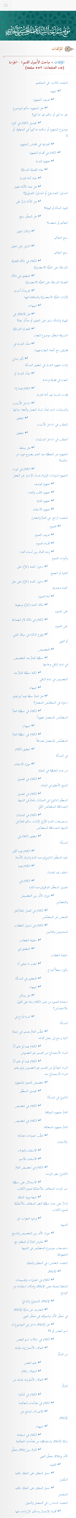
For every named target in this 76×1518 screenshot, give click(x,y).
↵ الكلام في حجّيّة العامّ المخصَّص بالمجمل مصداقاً (40, 737)
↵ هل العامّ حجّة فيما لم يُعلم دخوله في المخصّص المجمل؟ (40, 699)
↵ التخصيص (53, 649)
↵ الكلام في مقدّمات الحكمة (43, 1403)
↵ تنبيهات (48, 305)
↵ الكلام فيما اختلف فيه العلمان (43, 869)
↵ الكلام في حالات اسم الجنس (42, 1339)
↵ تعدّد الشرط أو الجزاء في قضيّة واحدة (41, 376)
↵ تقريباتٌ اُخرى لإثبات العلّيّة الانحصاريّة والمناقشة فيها (41, 294)
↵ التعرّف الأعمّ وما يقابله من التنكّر (40, 1383)
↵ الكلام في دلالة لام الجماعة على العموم (40, 623)
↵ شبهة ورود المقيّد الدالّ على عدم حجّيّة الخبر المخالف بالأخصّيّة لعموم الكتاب (41, 1203)
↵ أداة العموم (53, 596)
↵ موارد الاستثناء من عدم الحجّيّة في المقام (41, 767)
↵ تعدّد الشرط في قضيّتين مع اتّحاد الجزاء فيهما (40, 347)
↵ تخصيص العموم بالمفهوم (41, 1082)
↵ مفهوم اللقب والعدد (48, 492)
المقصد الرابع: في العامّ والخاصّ (49, 518)
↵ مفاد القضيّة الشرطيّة (44, 170)
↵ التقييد (59, 1465)
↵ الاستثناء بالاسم (43, 1159)
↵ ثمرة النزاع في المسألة (41, 1020)
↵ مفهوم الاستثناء (50, 509)
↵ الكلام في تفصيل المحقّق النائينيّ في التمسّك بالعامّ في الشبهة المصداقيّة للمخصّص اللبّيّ (43, 800)
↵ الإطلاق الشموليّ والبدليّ (45, 1301)
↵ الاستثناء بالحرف (43, 1150)
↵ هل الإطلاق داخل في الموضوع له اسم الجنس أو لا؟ (40, 1327)
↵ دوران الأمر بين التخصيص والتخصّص (44, 899)
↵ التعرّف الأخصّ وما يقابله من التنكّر (41, 1351)
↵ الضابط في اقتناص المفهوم (44, 144)
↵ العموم (59, 526)
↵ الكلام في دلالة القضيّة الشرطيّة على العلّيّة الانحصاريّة (40, 264)
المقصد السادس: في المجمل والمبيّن (47, 1503)
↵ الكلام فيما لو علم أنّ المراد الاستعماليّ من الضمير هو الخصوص (40, 1049)
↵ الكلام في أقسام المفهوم (49, 153)
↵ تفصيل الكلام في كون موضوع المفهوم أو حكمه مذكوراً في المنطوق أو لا (39, 129)
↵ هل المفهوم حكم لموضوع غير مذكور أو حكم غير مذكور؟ (40, 111)
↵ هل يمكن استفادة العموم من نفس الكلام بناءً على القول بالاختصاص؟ (42, 1001)
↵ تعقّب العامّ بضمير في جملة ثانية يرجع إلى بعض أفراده (40, 1034)
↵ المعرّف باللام (45, 1371)
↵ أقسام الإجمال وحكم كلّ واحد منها (41, 1511)
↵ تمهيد (59, 91)
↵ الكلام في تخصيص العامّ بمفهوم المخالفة (41, 1124)
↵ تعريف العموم (51, 535)
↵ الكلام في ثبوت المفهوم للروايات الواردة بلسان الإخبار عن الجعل (40, 472)
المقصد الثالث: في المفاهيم (52, 83)
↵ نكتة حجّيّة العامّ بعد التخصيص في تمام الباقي (41, 676)
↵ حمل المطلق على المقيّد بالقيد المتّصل (41, 1476)
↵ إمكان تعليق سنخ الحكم (42, 234)
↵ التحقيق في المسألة (41, 978)
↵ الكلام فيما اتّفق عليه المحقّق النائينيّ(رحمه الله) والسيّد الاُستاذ (40, 854)
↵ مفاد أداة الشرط (44, 178)
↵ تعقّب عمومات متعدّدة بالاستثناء (43, 1139)
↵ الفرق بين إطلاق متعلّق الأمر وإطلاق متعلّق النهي (39, 1453)
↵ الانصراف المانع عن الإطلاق (44, 1414)
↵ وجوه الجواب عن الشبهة (42, 1221)
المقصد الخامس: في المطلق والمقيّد (47, 1263)
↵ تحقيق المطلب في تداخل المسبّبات (42, 436)
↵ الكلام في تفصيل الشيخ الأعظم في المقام (43, 782)
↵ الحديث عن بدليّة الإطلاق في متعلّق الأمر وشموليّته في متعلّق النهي (41, 1313)
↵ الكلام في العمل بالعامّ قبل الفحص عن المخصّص (41, 913)
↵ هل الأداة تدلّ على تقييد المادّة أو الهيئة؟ (42, 204)
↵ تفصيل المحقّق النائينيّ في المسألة (44, 1094)
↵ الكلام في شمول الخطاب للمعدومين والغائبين (41, 928)
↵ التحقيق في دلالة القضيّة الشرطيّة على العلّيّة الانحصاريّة (40, 279)
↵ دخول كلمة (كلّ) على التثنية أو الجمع (42, 570)
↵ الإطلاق (58, 1271)
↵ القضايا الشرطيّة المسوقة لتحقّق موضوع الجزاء (40, 332)
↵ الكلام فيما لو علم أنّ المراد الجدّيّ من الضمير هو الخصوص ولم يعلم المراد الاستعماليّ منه (40, 1067)
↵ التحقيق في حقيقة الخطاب (43, 952)
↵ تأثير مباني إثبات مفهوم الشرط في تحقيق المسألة (40, 362)
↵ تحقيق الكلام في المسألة (41, 752)
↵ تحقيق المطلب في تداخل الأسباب (42, 421)
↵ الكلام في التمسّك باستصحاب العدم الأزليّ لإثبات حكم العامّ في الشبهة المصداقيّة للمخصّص (42, 821)
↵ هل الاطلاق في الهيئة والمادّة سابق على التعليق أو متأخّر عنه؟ (40, 317)
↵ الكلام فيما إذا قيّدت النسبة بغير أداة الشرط (41, 391)
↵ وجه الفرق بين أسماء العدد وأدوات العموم (44, 555)
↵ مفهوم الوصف (51, 484)
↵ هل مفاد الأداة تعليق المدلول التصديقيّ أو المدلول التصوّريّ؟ (41, 190)
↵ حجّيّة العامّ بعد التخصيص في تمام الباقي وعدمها (41, 661)
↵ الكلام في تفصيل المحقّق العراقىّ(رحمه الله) (43, 884)
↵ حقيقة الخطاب (44, 940)
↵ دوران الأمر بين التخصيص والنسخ (40, 1233)
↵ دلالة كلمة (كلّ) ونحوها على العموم (41, 608)
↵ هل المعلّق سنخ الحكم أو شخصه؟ (43, 219)
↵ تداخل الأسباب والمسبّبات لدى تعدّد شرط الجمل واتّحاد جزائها (40, 406)
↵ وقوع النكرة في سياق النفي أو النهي (40, 638)
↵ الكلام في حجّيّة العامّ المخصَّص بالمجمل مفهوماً (40, 714)
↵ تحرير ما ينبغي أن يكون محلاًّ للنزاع (42, 967)
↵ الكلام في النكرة (43, 1394)
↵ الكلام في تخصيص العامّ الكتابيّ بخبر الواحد (42, 1170)
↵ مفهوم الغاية (52, 501)
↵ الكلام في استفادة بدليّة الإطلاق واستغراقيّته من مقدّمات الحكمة (42, 1438)
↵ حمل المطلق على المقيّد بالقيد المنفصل (41, 1491)
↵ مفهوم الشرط (51, 161)
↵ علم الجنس (46, 1363)
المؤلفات (59, 62)
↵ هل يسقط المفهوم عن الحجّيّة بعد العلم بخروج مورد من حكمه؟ (42, 454)
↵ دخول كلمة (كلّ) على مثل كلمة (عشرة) (40, 584)
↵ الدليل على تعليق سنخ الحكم (39, 249)
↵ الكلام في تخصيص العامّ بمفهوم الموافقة (41, 1109)
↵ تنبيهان (48, 688)
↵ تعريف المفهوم (50, 100)
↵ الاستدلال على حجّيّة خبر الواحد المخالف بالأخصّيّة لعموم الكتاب (40, 1185)
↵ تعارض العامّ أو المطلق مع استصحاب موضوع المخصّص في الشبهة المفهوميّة (41, 1248)
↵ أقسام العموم (52, 543)
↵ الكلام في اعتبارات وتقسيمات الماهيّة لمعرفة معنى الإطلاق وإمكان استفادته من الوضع (40, 1286)
